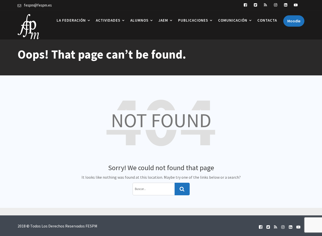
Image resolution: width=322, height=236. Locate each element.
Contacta (267, 20)
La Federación (71, 20)
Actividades (108, 20)
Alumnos (139, 20)
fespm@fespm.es (38, 5)
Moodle (293, 20)
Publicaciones (193, 20)
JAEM (163, 20)
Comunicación (232, 20)
